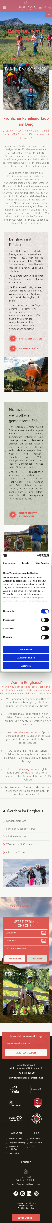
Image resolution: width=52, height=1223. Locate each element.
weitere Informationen (26, 992)
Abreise (11, 940)
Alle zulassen (26, 649)
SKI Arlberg (14, 1103)
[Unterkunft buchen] (45, 7)
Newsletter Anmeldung (26, 1036)
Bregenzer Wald (35, 1089)
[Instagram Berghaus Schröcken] (22, 1193)
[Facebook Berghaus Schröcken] (15, 1193)
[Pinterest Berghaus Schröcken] (36, 1193)
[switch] (45, 620)
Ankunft (11, 932)
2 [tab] (28, 1011)
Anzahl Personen (16, 948)
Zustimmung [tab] (9, 563)
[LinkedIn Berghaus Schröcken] (29, 1193)
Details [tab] (25, 563)
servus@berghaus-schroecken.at (26, 1077)
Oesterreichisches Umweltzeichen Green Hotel (36, 1118)
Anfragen (15, 958)
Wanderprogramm (25, 732)
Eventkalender (29, 348)
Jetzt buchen (26, 1217)
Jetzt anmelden (26, 1052)
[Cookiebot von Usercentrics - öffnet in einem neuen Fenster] (37, 555)
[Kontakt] (40, 7)
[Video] (49, 7)
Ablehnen (26, 666)
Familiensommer (30, 338)
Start (26, 5)
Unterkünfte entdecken (28, 514)
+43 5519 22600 (26, 1072)
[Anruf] (35, 7)
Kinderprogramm (26, 769)
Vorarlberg (14, 1089)
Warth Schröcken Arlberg (37, 1103)
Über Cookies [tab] (42, 563)
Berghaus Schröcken (26, 1175)
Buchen (37, 958)
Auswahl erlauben (26, 657)
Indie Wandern (15, 1118)
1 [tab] (24, 1011)
